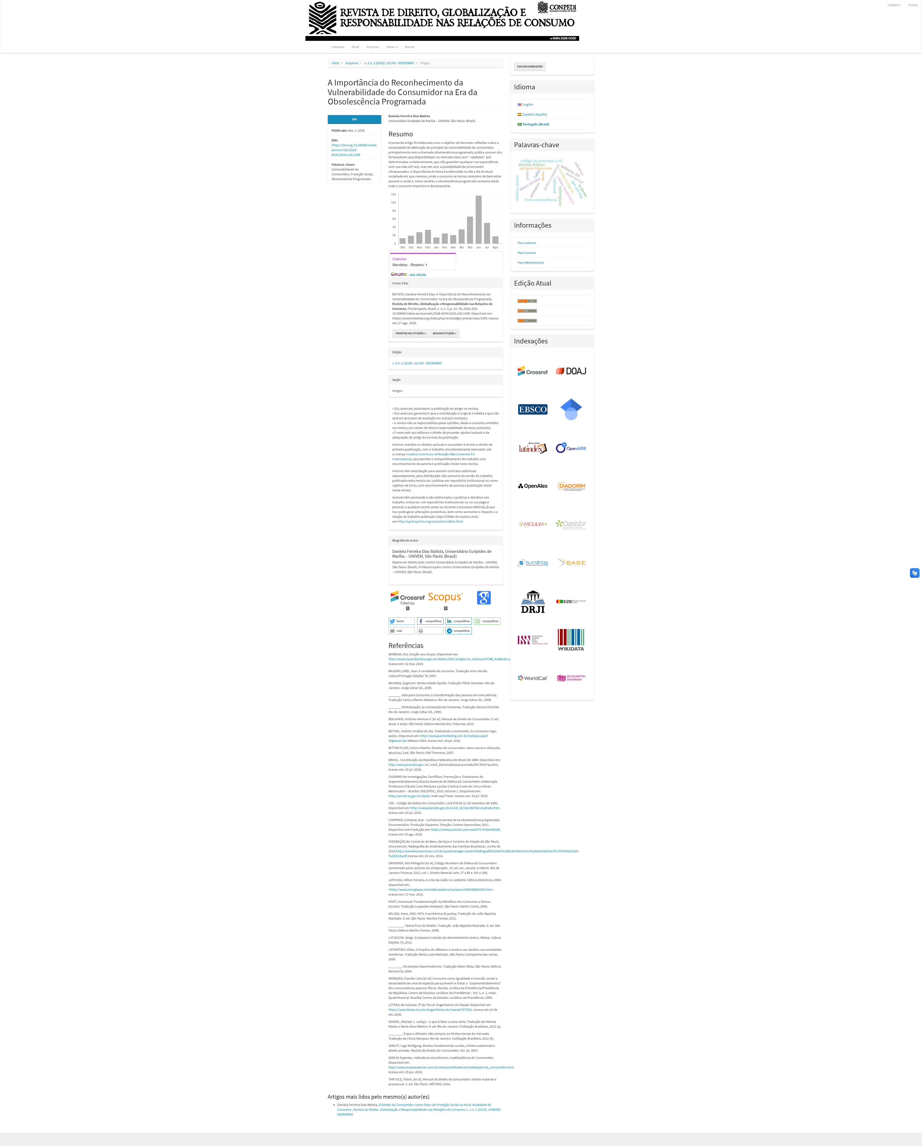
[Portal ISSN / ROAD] (533, 640)
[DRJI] (533, 602)
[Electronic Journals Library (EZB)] (571, 602)
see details (418, 274)
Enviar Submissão (530, 66)
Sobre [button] (390, 47)
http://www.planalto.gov (406, 764)
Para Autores (527, 252)
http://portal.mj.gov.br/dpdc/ (409, 796)
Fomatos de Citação (409, 333)
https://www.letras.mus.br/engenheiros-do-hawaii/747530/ (430, 1009)
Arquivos (372, 47)
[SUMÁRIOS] (533, 563)
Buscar (410, 47)
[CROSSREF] (533, 371)
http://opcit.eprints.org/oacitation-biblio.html (430, 521)
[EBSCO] (533, 409)
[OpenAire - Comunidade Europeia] (571, 448)
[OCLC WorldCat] (533, 678)
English (528, 104)
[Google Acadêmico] (571, 409)
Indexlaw (337, 47)
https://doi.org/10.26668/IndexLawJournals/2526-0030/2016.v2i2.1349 (354, 150)
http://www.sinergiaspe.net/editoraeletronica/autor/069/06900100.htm (440, 889)
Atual (355, 47)
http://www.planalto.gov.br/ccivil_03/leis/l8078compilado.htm (455, 808)
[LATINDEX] (533, 448)
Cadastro (894, 5)
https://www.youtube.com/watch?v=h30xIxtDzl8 (465, 829)
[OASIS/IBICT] (571, 525)
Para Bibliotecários (531, 262)
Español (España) (535, 114)
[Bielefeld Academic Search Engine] (571, 563)
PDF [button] (354, 119)
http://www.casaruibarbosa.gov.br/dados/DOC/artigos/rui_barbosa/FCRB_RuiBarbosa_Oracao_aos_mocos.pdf (467, 659)
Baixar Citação (444, 333)
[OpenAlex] (533, 486)
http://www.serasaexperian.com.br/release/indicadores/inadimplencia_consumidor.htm (451, 1067)
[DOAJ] (571, 371)
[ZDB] (571, 678)
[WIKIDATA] (571, 640)
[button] (401, 621)
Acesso (913, 5)
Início (335, 63)
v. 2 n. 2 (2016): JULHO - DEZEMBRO (389, 63)
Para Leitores (527, 243)
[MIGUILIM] (533, 525)
